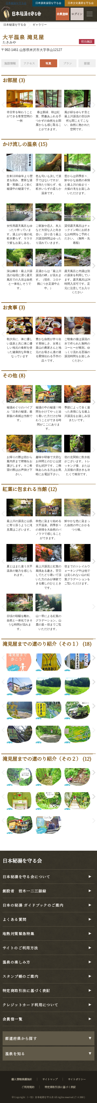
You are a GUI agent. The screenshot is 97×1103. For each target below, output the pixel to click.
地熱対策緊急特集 (18, 933)
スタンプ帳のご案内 (21, 976)
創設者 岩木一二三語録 (24, 890)
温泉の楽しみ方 (17, 962)
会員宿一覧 (13, 1018)
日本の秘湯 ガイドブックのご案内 (33, 905)
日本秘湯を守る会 (16, 3)
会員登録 (62, 14)
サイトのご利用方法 (20, 947)
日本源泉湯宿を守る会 (48, 3)
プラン (67, 63)
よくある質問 (14, 919)
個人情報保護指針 (21, 1079)
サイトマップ (50, 1079)
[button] (92, 170)
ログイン (77, 14)
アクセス (29, 63)
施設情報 (10, 63)
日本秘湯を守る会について (26, 876)
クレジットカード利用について (30, 1004)
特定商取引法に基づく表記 (26, 990)
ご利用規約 (27, 1087)
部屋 (87, 63)
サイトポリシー (77, 1079)
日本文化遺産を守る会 (81, 3)
